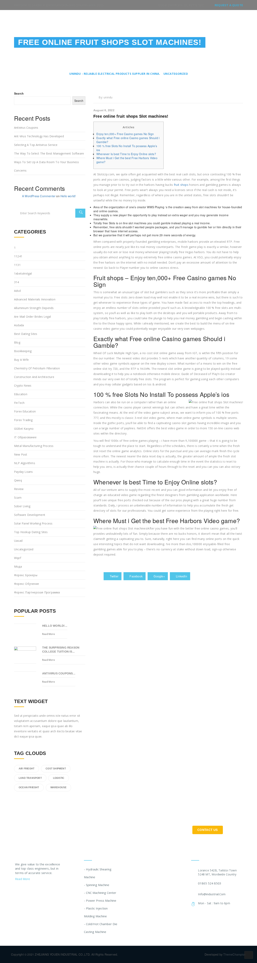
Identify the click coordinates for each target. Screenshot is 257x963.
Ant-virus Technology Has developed (39, 136)
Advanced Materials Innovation (34, 299)
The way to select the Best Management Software (49, 153)
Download (192, 20)
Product (167, 20)
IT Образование (25, 437)
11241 (18, 256)
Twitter (113, 576)
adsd (17, 291)
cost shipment (56, 768)
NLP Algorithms (24, 463)
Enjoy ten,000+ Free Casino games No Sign (125, 134)
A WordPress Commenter (38, 196)
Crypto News (22, 385)
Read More (48, 634)
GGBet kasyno (24, 428)
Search (19, 93)
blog (17, 342)
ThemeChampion (234, 954)
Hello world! (68, 196)
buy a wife (21, 360)
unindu (108, 97)
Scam (17, 497)
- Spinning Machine (96, 885)
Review (18, 489)
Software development (29, 515)
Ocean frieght (29, 787)
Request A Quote (229, 5)
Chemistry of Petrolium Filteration (37, 368)
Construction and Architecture (34, 377)
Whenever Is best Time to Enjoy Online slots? (126, 154)
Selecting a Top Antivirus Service (36, 145)
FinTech (19, 403)
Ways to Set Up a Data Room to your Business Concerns (46, 166)
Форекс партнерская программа (37, 592)
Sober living (22, 506)
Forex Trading (23, 420)
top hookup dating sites (31, 532)
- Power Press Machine (100, 900)
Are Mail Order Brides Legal (32, 316)
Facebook (136, 576)
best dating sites (25, 334)
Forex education (25, 411)
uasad (18, 541)
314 (16, 282)
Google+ (159, 576)
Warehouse (58, 787)
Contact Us (220, 20)
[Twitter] (16, 889)
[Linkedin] (32, 889)
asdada (19, 325)
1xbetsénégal (23, 273)
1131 (17, 265)
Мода (18, 566)
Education (20, 394)
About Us (143, 20)
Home (122, 20)
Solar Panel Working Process (33, 523)
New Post (20, 454)
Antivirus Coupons (26, 127)
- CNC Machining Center (100, 893)
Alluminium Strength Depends (34, 308)
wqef (17, 558)
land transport (30, 778)
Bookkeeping (23, 351)
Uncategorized (24, 549)
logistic (58, 778)
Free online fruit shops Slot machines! (130, 116)
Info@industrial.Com (211, 894)
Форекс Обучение (26, 584)
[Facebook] (24, 889)
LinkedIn (181, 576)
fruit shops (181, 185)
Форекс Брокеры (25, 575)
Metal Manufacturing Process (33, 446)
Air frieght (26, 768)
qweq (18, 480)
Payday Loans (23, 472)
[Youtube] (39, 889)
